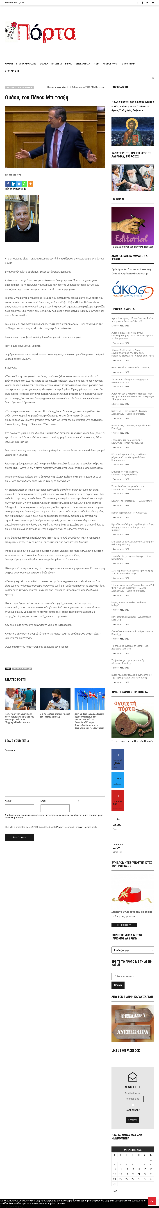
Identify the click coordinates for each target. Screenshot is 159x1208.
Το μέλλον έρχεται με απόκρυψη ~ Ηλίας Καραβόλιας (131, 557)
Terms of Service (82, 827)
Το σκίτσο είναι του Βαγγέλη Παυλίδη (132, 246)
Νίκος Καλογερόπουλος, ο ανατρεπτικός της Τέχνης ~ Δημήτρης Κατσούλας (131, 676)
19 (126, 1174)
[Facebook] (8, 182)
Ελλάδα (44, 63)
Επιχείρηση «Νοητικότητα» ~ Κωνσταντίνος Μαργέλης (126, 473)
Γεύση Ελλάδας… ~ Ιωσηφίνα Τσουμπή (130, 367)
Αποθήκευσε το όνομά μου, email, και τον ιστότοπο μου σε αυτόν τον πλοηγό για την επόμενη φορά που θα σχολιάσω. (54, 816)
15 (145, 1169)
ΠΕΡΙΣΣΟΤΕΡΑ (124, 925)
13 (133, 1169)
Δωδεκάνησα (83, 63)
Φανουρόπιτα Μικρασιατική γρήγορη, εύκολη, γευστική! (130, 380)
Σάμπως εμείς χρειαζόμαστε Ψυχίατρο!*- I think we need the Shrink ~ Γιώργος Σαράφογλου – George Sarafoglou (132, 588)
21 (139, 1174)
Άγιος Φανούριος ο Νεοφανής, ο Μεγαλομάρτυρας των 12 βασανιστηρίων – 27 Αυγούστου (132, 336)
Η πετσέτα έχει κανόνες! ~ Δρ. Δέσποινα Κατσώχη (131, 427)
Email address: (133, 1093)
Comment (10, 750)
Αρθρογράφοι (110, 63)
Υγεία (96, 63)
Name (8, 801)
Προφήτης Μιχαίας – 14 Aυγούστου (129, 512)
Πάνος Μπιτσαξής (57, 87)
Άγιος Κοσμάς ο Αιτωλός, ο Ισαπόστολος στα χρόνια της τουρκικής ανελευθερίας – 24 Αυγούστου (132, 396)
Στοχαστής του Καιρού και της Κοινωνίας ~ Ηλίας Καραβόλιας (127, 441)
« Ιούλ (114, 1191)
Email (43, 801)
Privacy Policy (63, 827)
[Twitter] (19, 182)
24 (114, 1179)
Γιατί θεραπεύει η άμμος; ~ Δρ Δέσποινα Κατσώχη (131, 618)
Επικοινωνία (128, 63)
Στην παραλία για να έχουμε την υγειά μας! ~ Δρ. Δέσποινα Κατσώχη (132, 572)
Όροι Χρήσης (12, 71)
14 (139, 1169)
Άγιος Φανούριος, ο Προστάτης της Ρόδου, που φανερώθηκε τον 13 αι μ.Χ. (132, 319)
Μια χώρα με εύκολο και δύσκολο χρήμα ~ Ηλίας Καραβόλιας (132, 543)
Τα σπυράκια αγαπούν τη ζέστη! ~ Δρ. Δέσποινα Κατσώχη (130, 647)
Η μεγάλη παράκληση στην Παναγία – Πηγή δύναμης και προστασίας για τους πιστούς (132, 527)
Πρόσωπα (56, 63)
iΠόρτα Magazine (26, 63)
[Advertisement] (117, 31)
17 (114, 1174)
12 (126, 1169)
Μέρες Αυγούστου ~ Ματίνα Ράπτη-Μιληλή (129, 603)
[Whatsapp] (24, 182)
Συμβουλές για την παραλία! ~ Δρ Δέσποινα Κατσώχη (127, 661)
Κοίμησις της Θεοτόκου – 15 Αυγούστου (131, 501)
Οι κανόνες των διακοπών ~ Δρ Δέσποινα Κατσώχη (132, 632)
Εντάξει (4, 1206)
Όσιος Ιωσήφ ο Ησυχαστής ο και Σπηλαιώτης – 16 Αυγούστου (127, 487)
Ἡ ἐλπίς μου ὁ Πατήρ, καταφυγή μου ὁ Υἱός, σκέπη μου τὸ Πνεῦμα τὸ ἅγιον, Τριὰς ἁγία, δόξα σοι (132, 106)
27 (133, 1179)
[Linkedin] (13, 182)
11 (120, 1169)
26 (126, 1179)
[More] (30, 182)
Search (118, 985)
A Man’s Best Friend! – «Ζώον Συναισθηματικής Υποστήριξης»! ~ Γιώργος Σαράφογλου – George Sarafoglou (132, 353)
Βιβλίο (68, 63)
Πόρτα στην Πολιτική (19, 87)
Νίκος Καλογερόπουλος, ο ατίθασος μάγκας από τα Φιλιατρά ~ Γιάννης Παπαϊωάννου (129, 457)
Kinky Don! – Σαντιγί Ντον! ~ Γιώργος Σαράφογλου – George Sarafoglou (129, 412)
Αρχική (9, 63)
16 (151, 1169)
